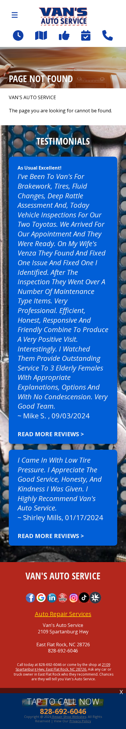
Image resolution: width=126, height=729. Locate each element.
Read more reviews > (51, 434)
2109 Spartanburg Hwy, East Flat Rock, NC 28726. (63, 667)
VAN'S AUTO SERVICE (32, 97)
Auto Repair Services (63, 614)
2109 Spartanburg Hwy (63, 632)
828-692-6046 (63, 651)
